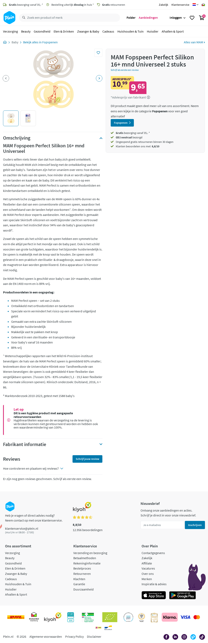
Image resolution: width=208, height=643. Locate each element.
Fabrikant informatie (24, 444)
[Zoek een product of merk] (23, 18)
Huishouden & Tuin (130, 31)
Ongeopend (123, 142)
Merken (147, 579)
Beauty (25, 31)
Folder (131, 17)
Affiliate (147, 563)
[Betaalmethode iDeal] (98, 628)
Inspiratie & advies (154, 584)
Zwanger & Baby (88, 31)
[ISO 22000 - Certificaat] (128, 617)
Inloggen (176, 17)
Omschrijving (16, 138)
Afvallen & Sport (173, 31)
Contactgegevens (153, 553)
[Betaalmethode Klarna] (170, 617)
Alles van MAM (194, 42)
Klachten (79, 579)
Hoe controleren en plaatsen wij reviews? (31, 468)
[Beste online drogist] (141, 617)
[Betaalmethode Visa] (185, 617)
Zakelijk (163, 5)
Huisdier (152, 31)
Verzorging (10, 31)
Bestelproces (82, 568)
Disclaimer (94, 636)
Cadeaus (108, 31)
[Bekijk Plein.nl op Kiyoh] (52, 617)
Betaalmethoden (84, 558)
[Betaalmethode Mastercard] (197, 617)
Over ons (148, 574)
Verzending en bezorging (90, 553)
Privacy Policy (74, 636)
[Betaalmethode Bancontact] (108, 628)
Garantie (79, 584)
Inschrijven (195, 525)
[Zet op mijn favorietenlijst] (98, 53)
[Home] (5, 42)
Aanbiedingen (148, 17)
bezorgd (129, 137)
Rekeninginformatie (87, 563)
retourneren (113, 5)
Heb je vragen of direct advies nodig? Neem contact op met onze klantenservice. (34, 517)
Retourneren (82, 574)
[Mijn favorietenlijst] (192, 17)
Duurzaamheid (83, 589)
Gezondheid (42, 31)
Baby (15, 42)
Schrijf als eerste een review (125, 69)
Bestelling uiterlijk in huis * (72, 5)
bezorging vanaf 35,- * (26, 5)
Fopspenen (50, 42)
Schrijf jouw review (87, 459)
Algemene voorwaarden (45, 636)
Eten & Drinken (64, 31)
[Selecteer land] (195, 4)
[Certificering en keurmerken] (109, 617)
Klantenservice (180, 5)
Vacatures (148, 568)
